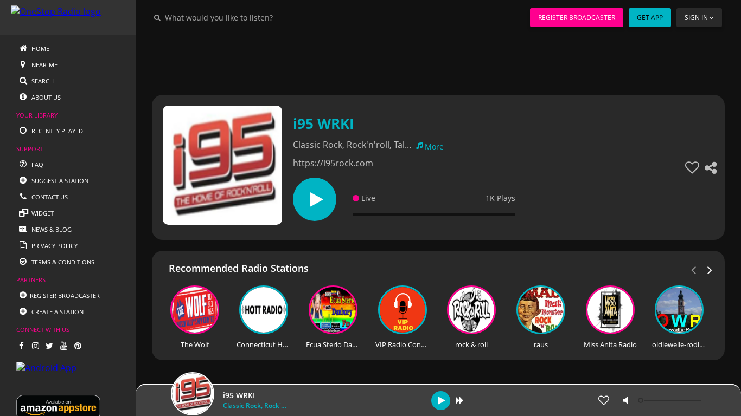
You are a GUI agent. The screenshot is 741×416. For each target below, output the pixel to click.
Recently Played (56, 131)
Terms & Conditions (62, 262)
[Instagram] (35, 345)
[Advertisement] (438, 59)
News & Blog (51, 229)
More (434, 146)
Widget (42, 213)
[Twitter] (49, 345)
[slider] (671, 400)
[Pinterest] (78, 345)
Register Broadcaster (576, 17)
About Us (45, 97)
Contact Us (49, 197)
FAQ (36, 164)
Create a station (57, 312)
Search (42, 81)
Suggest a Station (59, 181)
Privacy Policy (54, 246)
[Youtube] (63, 345)
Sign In (696, 17)
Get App (650, 17)
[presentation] (710, 269)
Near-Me (44, 65)
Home (39, 48)
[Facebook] (21, 345)
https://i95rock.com (333, 163)
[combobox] (251, 17)
